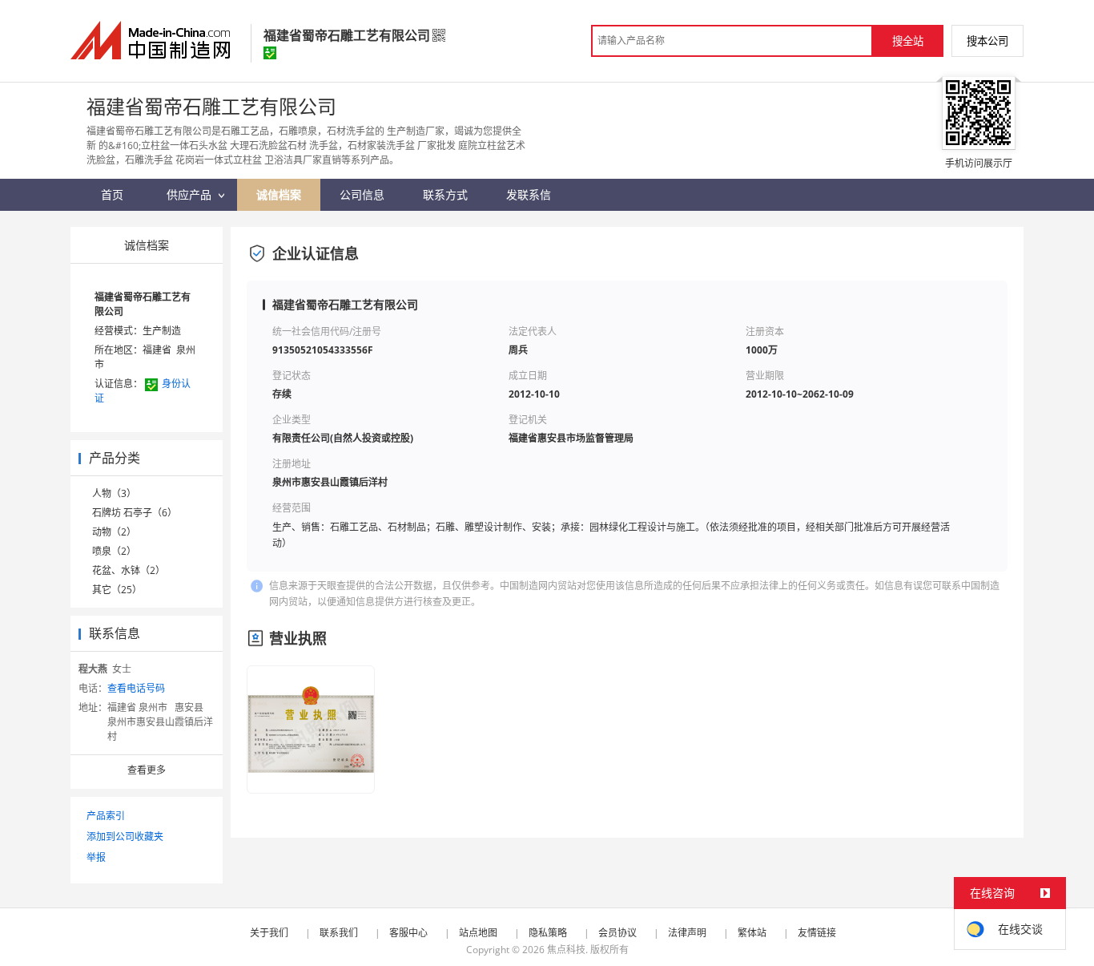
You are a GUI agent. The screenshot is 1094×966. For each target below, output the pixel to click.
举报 (96, 857)
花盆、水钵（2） (128, 570)
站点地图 (478, 933)
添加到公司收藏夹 (124, 836)
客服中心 (408, 933)
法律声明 (687, 933)
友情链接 (817, 933)
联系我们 (339, 933)
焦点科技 (566, 949)
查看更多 (146, 770)
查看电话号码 (136, 688)
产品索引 (105, 816)
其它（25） (117, 589)
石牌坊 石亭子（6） (134, 512)
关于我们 (269, 933)
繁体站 (752, 933)
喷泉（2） (114, 551)
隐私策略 (548, 933)
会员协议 (617, 933)
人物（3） (114, 493)
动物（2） (114, 532)
